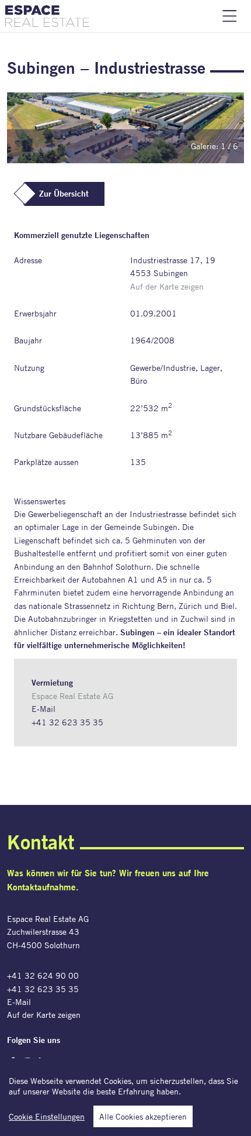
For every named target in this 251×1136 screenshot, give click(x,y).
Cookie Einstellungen (47, 1116)
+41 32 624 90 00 (43, 975)
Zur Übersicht (64, 193)
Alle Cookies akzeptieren (143, 1116)
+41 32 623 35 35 (67, 722)
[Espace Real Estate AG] (47, 16)
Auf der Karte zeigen (167, 286)
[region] (125, 1097)
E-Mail (43, 709)
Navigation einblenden (230, 16)
